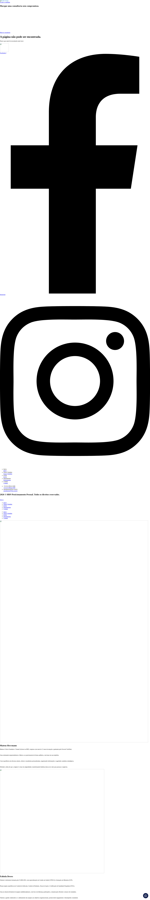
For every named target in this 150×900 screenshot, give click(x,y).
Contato (5, 509)
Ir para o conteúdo (5, 2)
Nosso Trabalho (7, 504)
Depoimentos (7, 507)
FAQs (5, 506)
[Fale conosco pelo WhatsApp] (145, 895)
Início (5, 502)
